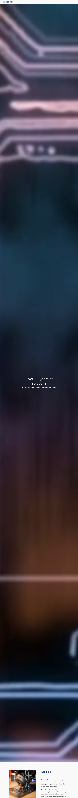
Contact (72, 2)
